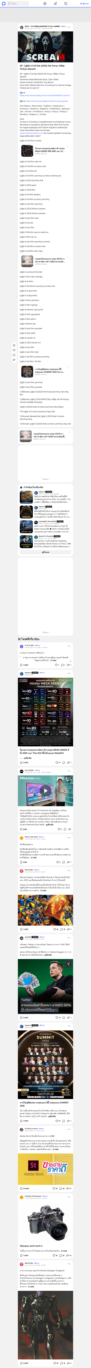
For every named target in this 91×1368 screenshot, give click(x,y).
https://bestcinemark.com (31, 133)
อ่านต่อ (53, 660)
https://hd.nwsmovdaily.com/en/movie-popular (47, 101)
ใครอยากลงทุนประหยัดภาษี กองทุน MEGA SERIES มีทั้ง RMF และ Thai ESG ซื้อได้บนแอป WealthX (44, 751)
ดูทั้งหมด (45, 552)
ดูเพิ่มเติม (28, 758)
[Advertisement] (45, 15)
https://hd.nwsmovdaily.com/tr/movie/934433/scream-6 (45, 95)
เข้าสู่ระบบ (84, 3)
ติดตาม (63, 26)
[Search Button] (9, 3)
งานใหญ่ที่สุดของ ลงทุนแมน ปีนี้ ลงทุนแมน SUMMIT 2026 (44, 1104)
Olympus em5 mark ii (31, 1245)
